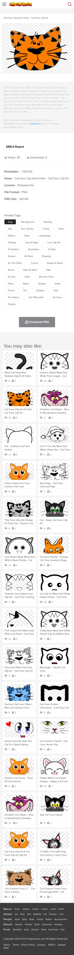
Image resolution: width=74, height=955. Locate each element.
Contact (41, 944)
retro (11, 283)
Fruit (62, 929)
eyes (27, 235)
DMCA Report (15, 146)
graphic (40, 290)
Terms (16, 944)
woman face (46, 276)
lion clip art (53, 242)
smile (58, 283)
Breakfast (17, 929)
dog (10, 222)
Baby (24, 919)
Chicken (53, 914)
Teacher (28, 924)
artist (27, 276)
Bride (31, 919)
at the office (15, 263)
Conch (53, 909)
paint (61, 228)
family (40, 919)
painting (47, 222)
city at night (31, 242)
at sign (52, 249)
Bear (22, 914)
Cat (45, 914)
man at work (30, 269)
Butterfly (37, 914)
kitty (48, 269)
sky (10, 228)
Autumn (26, 909)
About (6, 944)
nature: (7, 909)
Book (37, 924)
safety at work (55, 263)
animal (11, 256)
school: (8, 924)
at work (28, 256)
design (42, 283)
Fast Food (53, 929)
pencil (11, 290)
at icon (11, 276)
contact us (35, 123)
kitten (26, 283)
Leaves (35, 909)
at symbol (13, 249)
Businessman (60, 919)
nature (11, 235)
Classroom (47, 924)
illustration (33, 249)
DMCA (51, 944)
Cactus (44, 909)
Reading (58, 924)
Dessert (35, 929)
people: (7, 919)
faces (34, 263)
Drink (43, 929)
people (11, 304)
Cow (61, 914)
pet (25, 290)
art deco (57, 297)
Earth (61, 909)
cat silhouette (36, 297)
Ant (16, 914)
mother (48, 919)
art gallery (13, 297)
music (11, 269)
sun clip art (27, 228)
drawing (46, 256)
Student (18, 924)
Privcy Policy (28, 944)
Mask (17, 919)
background (27, 222)
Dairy (26, 929)
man (56, 290)
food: (6, 929)
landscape (45, 235)
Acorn (17, 909)
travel (46, 228)
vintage (12, 242)
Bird (29, 914)
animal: (7, 914)
